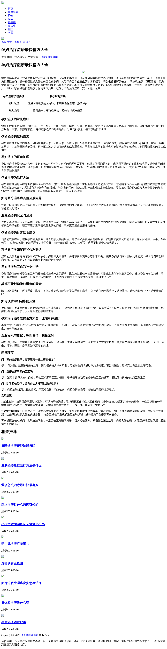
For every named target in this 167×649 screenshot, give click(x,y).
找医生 (12, 25)
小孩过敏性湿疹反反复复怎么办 (23, 524)
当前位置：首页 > (12, 42)
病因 (10, 32)
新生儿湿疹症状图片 (15, 543)
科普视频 (13, 12)
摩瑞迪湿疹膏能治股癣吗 (18, 445)
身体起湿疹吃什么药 (15, 602)
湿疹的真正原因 (12, 563)
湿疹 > (26, 42)
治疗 (10, 29)
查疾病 (12, 22)
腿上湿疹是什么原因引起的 (19, 504)
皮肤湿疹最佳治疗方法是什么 (21, 465)
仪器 (10, 19)
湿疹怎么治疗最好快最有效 (19, 485)
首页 (10, 8)
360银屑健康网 (49, 57)
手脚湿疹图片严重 (13, 622)
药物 (10, 15)
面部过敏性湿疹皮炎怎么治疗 (21, 583)
